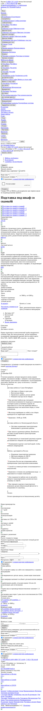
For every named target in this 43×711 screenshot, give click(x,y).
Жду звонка (5, 639)
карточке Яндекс (11, 366)
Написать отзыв (6, 343)
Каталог (3, 13)
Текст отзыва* (32, 351)
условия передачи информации (23, 359)
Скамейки (4, 601)
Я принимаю (18, 179)
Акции (3, 109)
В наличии (4, 107)
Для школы (5, 85)
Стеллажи (4, 694)
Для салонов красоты (8, 97)
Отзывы (4, 126)
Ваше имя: (5, 175)
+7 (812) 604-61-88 (11, 3)
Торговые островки (7, 58)
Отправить (5, 189)
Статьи (4, 137)
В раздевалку (6, 19)
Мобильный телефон (8, 635)
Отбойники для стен (8, 42)
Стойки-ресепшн (6, 22)
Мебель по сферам (7, 60)
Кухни (16, 693)
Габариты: (4, 551)
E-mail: (4, 651)
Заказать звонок (6, 152)
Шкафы (10, 694)
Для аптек (5, 69)
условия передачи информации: (23, 179)
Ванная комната (6, 50)
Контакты (4, 139)
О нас (3, 116)
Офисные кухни (6, 30)
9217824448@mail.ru (14, 7)
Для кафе (5, 73)
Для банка (5, 93)
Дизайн (4, 122)
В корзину (4, 303)
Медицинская (6, 89)
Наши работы (5, 114)
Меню (3, 11)
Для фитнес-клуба (7, 77)
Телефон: (4, 545)
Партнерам (5, 130)
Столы (4, 46)
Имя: (2, 543)
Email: (3, 548)
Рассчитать (5, 564)
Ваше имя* (4, 351)
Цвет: (3, 558)
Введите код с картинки (9, 171)
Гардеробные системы (8, 105)
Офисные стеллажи (8, 34)
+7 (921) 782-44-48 (23, 149)
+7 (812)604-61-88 (7, 659)
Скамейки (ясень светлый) (10, 612)
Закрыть (4, 165)
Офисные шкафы (7, 38)
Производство (5, 110)
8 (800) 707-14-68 (12, 2)
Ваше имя (5, 633)
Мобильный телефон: (9, 177)
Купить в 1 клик (25, 303)
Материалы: (5, 560)
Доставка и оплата (7, 112)
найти (22, 141)
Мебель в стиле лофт (8, 81)
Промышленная (6, 101)
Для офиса (5, 26)
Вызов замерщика (11, 322)
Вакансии (4, 133)
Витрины (4, 54)
